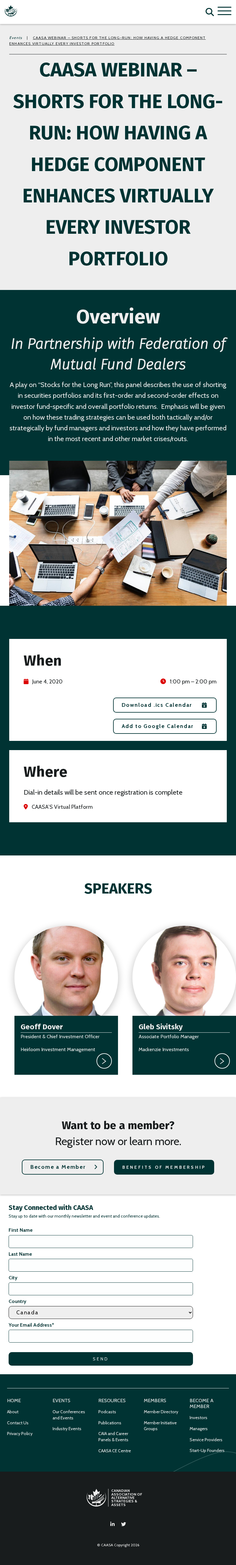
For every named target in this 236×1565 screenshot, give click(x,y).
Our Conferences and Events (69, 1415)
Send (101, 1359)
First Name (21, 1230)
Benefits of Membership (164, 1167)
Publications (109, 1423)
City (13, 1278)
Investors (198, 1417)
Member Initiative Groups (160, 1426)
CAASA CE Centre (114, 1450)
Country (17, 1301)
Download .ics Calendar (157, 705)
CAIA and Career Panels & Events (113, 1436)
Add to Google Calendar (158, 726)
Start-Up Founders (207, 1450)
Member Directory (161, 1411)
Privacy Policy (20, 1433)
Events (15, 37)
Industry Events (67, 1428)
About (12, 1411)
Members (155, 1400)
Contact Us (18, 1423)
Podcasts (107, 1411)
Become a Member (58, 1167)
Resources (112, 1400)
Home (14, 1400)
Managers (199, 1428)
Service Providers (206, 1439)
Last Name (20, 1254)
